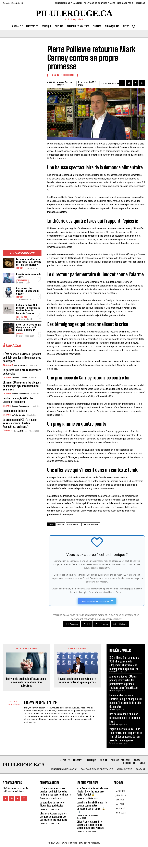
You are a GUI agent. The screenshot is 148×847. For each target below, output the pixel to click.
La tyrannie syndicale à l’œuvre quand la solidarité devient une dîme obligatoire (26, 682)
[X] (129, 83)
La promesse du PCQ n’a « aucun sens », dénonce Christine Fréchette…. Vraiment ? (20, 423)
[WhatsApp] (142, 83)
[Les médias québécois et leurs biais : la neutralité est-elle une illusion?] (8, 263)
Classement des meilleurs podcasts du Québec (27, 291)
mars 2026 (121, 812)
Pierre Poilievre (90, 524)
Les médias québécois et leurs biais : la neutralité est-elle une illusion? (28, 262)
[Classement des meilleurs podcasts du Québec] (8, 292)
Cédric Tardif (20, 365)
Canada (20, 334)
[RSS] (17, 798)
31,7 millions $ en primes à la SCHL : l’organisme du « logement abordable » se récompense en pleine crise (124, 663)
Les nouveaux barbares (15, 410)
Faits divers (113, 724)
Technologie (22, 281)
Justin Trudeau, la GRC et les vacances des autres (18, 400)
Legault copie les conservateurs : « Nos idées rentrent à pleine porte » (77, 680)
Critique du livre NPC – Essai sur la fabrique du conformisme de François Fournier (28, 309)
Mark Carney (73, 524)
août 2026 (120, 791)
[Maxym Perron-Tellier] (14, 712)
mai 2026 (120, 804)
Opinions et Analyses (87, 815)
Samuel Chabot (20, 431)
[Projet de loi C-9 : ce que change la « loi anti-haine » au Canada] (8, 328)
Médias (20, 268)
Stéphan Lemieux (19, 378)
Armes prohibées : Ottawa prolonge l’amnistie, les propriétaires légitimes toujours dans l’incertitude (123, 682)
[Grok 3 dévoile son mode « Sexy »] (8, 278)
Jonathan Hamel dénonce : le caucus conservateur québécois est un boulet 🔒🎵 (92, 807)
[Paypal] (11, 798)
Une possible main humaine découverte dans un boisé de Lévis (124, 717)
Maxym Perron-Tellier (65, 83)
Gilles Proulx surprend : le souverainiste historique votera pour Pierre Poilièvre (90, 824)
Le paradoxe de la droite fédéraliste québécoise (52, 804)
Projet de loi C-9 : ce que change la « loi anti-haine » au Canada (28, 327)
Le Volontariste (18, 415)
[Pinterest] (135, 83)
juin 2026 (120, 799)
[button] (133, 26)
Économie (8, 365)
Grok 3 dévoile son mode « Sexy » (28, 275)
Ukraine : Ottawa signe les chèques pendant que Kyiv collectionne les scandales (22, 386)
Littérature (22, 317)
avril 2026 (120, 808)
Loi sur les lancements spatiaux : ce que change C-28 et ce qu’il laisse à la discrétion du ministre (125, 700)
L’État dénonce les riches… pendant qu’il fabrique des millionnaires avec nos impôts (22, 357)
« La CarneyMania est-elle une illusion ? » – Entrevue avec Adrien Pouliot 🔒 (92, 791)
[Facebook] (122, 83)
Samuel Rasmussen (20, 393)
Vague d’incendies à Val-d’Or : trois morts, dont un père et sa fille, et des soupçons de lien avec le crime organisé (125, 734)
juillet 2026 (121, 795)
